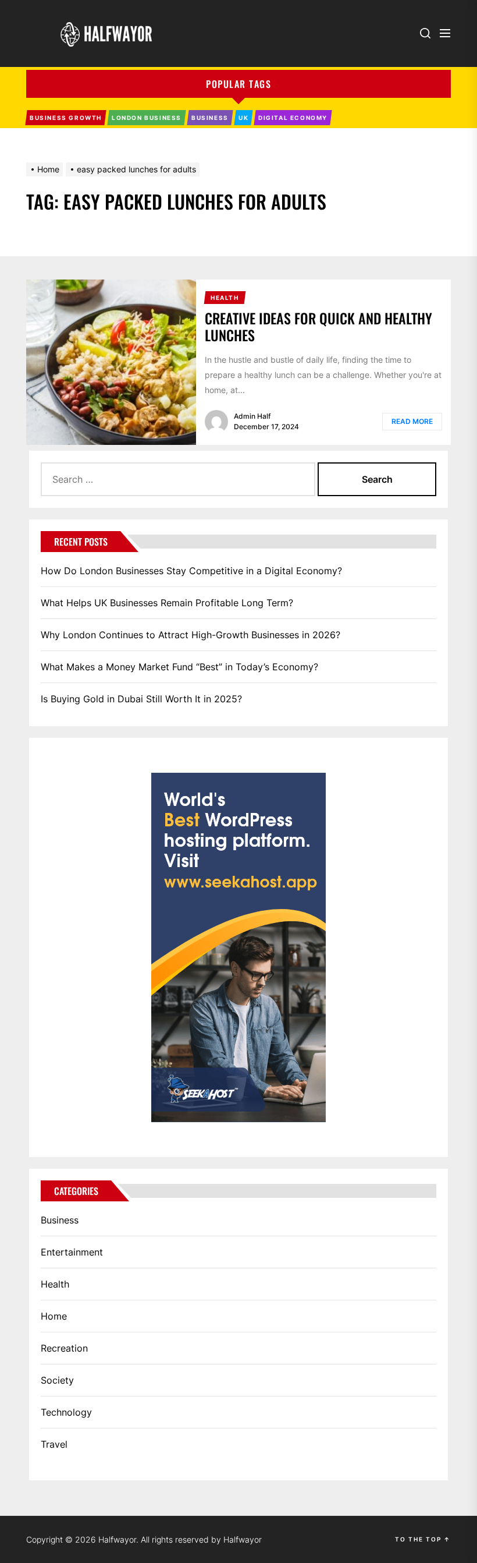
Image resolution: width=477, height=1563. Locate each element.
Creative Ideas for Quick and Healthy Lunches (318, 326)
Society (57, 1380)
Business (60, 1220)
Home (54, 1316)
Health (55, 1284)
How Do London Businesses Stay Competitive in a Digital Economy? (191, 571)
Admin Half (252, 416)
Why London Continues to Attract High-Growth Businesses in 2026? (190, 635)
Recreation (64, 1348)
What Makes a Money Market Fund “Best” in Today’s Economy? (179, 667)
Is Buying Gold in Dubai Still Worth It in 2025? (141, 699)
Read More (412, 421)
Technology (66, 1412)
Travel (54, 1444)
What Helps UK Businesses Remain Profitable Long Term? (167, 603)
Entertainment (72, 1252)
